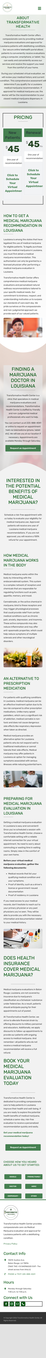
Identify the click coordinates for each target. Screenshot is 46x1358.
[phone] (23, 1304)
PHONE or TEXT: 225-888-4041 (21, 1274)
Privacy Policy (10, 1243)
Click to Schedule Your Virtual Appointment (14, 183)
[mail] (17, 1304)
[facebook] (6, 1304)
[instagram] (12, 1304)
